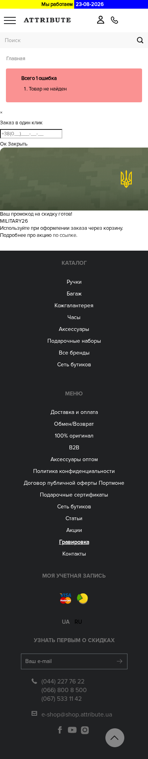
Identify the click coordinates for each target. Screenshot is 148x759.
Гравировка (74, 542)
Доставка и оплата (74, 412)
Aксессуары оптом (74, 459)
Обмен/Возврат (74, 424)
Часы (74, 317)
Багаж (74, 293)
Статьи (74, 518)
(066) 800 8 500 (64, 690)
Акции (74, 530)
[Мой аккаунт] (101, 20)
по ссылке (64, 235)
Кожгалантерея (74, 305)
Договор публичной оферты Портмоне (74, 483)
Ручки (74, 282)
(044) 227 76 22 (62, 681)
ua (65, 622)
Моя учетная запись (74, 575)
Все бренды (74, 352)
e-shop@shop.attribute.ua (76, 714)
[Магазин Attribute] (47, 20)
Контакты (74, 553)
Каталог (74, 263)
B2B (74, 447)
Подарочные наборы (74, 341)
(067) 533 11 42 (61, 699)
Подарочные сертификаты (74, 494)
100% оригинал (74, 435)
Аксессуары (74, 329)
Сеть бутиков (74, 364)
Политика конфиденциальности (74, 471)
